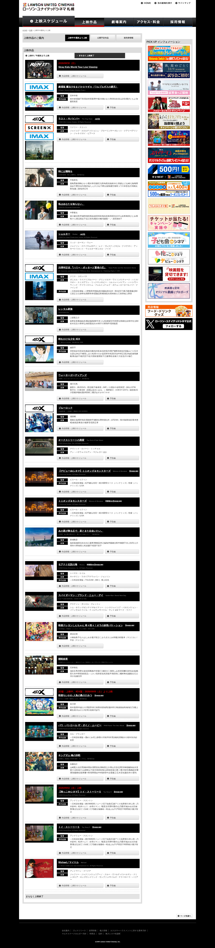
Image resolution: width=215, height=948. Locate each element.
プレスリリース (79, 930)
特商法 (92, 934)
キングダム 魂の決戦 (69, 755)
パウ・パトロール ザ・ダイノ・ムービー (80, 725)
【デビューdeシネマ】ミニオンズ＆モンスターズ (84, 471)
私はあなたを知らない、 (71, 204)
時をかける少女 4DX (69, 339)
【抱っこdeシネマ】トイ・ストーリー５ (79, 791)
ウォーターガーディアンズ (72, 375)
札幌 (30, 30)
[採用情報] (178, 22)
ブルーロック (65, 407)
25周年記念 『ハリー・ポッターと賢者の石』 (82, 267)
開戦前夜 (63, 659)
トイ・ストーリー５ (69, 827)
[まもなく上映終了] (99, 57)
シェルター (64, 234)
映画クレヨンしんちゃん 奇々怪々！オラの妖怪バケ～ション (90, 625)
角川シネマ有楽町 (113, 934)
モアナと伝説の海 (67, 564)
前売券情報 (128, 38)
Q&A (100, 934)
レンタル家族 (65, 309)
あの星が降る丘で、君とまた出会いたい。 (80, 530)
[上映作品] (89, 22)
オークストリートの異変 (71, 440)
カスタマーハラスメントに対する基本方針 (128, 930)
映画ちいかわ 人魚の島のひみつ (75, 695)
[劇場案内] (119, 22)
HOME (25, 30)
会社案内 (65, 930)
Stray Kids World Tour (77, 67)
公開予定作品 (103, 38)
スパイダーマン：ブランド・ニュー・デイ (80, 595)
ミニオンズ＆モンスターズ (72, 501)
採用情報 (92, 930)
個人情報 (103, 930)
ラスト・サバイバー (69, 118)
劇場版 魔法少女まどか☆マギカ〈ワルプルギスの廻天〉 (88, 86)
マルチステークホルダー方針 (74, 934)
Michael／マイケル (68, 862)
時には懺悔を (65, 171)
